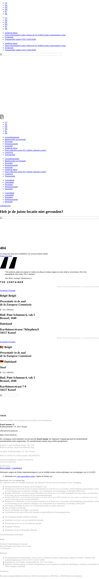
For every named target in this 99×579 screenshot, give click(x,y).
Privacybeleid (5, 468)
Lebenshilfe (9, 182)
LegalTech (9, 152)
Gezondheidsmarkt (12, 137)
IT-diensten (9, 37)
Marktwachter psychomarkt (15, 139)
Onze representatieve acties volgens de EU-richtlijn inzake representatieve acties (35, 35)
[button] (49, 117)
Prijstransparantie (11, 144)
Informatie (9, 146)
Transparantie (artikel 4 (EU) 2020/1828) (20, 39)
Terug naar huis (6, 256)
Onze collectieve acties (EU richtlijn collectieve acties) (25, 150)
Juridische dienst (11, 33)
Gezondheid (9, 180)
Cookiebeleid (17, 468)
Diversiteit (9, 142)
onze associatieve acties (26, 476)
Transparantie (10, 155)
